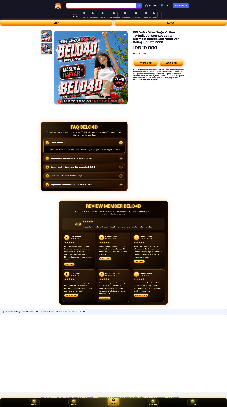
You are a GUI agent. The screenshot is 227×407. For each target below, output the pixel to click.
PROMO (34, 404)
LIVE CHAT (193, 404)
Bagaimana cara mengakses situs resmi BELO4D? (71, 158)
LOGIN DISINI (171, 63)
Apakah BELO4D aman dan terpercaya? (66, 176)
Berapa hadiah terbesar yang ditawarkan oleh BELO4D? (73, 167)
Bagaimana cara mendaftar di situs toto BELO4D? (71, 185)
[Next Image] (126, 68)
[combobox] (101, 5)
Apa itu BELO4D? (57, 142)
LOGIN (56, 23)
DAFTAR (170, 23)
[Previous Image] (56, 68)
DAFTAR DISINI (146, 63)
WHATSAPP (153, 404)
